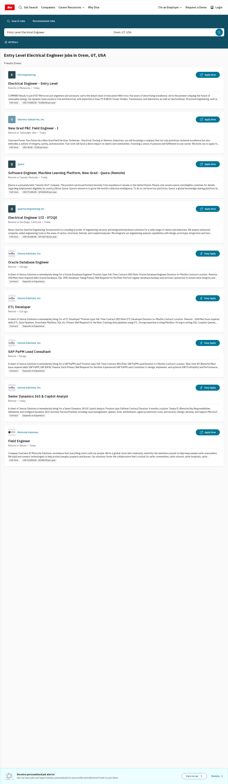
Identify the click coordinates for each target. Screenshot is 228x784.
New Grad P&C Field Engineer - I (33, 128)
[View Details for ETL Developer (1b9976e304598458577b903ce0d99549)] (114, 311)
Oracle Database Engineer (28, 262)
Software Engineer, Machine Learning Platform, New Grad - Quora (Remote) (66, 173)
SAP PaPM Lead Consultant (29, 351)
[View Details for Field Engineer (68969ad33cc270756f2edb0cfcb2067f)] (114, 445)
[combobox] (53, 32)
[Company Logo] (12, 75)
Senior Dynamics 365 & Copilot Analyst (38, 396)
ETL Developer (19, 307)
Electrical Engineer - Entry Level (33, 83)
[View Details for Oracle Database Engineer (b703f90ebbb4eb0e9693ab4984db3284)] (114, 267)
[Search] (219, 32)
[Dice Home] (9, 7)
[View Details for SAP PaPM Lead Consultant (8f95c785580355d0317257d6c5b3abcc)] (114, 356)
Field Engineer (19, 441)
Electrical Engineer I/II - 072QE (32, 217)
